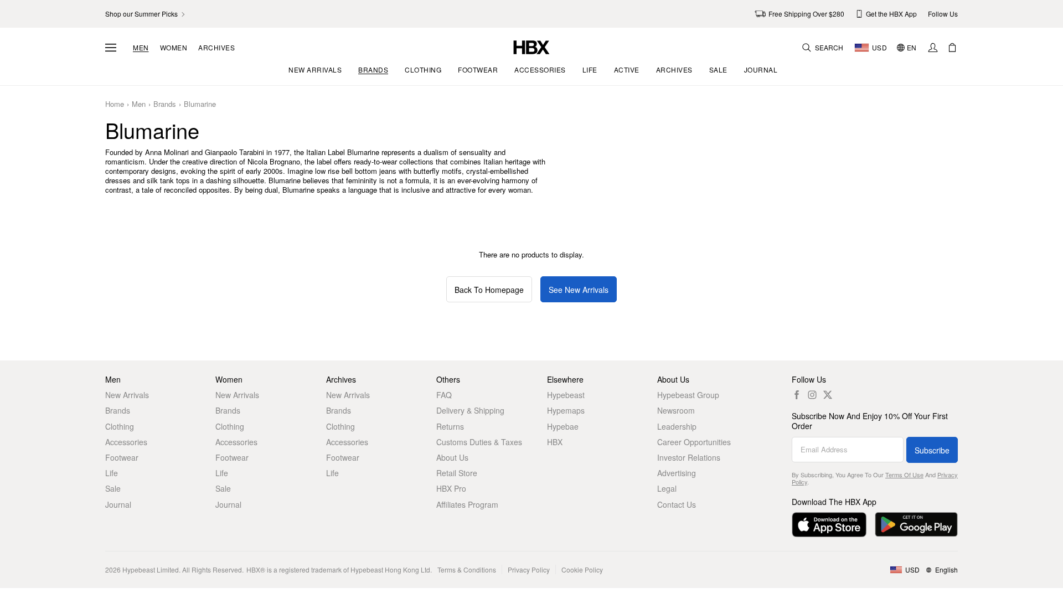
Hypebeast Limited (150, 569)
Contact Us (676, 504)
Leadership (676, 426)
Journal (118, 504)
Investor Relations (688, 457)
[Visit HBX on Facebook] (797, 395)
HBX (555, 442)
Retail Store (456, 473)
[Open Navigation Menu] (110, 47)
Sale (113, 488)
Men (141, 47)
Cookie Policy (582, 569)
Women (174, 47)
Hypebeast (566, 395)
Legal (667, 488)
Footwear (121, 457)
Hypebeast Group (688, 395)
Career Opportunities (694, 442)
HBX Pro (451, 488)
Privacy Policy (529, 569)
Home (114, 104)
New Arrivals (127, 395)
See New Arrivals (578, 289)
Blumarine (200, 104)
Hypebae (563, 426)
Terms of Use (904, 474)
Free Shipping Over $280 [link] (806, 13)
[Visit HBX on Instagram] (812, 395)
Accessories (126, 442)
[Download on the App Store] (829, 524)
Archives (216, 47)
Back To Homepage (489, 289)
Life (111, 473)
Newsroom (676, 410)
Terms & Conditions (466, 569)
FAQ (444, 395)
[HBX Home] (531, 46)
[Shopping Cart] (952, 47)
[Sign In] (932, 47)
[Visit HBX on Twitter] (828, 395)
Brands (164, 104)
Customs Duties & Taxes (479, 442)
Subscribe (932, 450)
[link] (146, 14)
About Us (452, 457)
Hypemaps (566, 410)
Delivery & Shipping (470, 410)
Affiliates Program (467, 504)
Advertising (676, 473)
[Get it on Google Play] (916, 524)
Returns (450, 426)
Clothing (119, 426)
